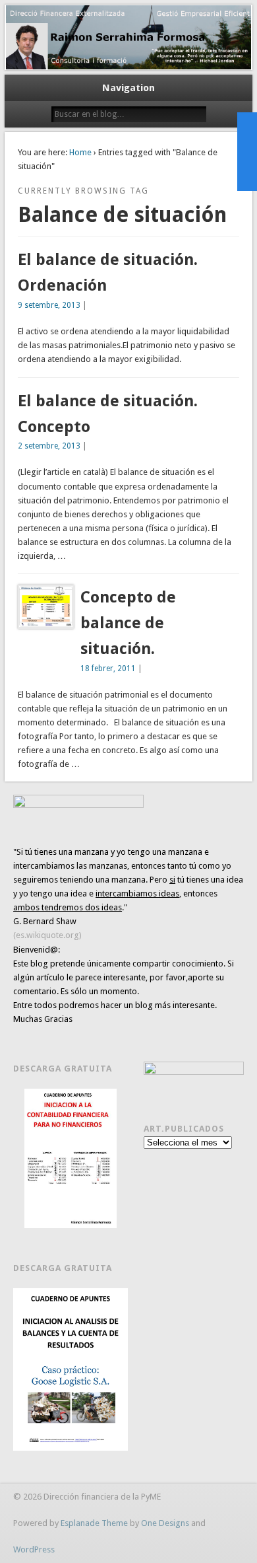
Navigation (128, 88)
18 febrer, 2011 (108, 668)
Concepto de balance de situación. (128, 623)
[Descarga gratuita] (70, 1158)
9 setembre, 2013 (49, 305)
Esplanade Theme (94, 1523)
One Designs (165, 1523)
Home (80, 152)
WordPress (34, 1549)
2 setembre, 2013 (49, 446)
